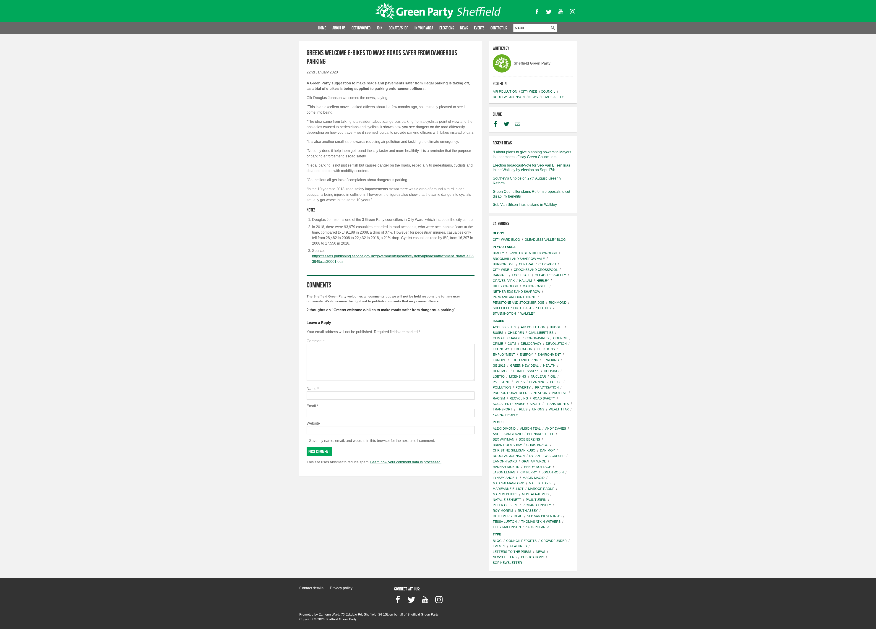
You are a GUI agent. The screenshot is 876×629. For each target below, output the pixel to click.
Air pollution (505, 91)
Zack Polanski (537, 527)
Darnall (500, 275)
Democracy (531, 343)
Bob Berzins (529, 439)
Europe (499, 360)
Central (526, 264)
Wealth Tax (559, 409)
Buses (498, 332)
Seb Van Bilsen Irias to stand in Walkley (525, 204)
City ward (547, 264)
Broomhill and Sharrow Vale (519, 259)
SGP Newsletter (507, 562)
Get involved (361, 27)
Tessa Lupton (505, 521)
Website (313, 423)
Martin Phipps (505, 494)
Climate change (507, 338)
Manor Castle (535, 286)
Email (312, 406)
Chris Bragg (537, 445)
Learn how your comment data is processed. (405, 462)
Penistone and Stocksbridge (518, 302)
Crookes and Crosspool (536, 269)
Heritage (501, 371)
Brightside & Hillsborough (532, 253)
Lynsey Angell (505, 478)
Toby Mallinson (507, 527)
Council (548, 91)
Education (523, 349)
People (499, 422)
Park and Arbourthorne (514, 297)
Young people (505, 415)
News (464, 27)
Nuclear (538, 376)
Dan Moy (547, 450)
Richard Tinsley (536, 505)
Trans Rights (557, 404)
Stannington (504, 313)
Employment (504, 354)
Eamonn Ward (505, 461)
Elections (446, 27)
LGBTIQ (499, 376)
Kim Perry (528, 472)
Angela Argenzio (508, 434)
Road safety (552, 97)
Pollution (502, 387)
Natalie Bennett (507, 499)
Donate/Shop (398, 27)
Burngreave (503, 264)
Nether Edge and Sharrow (516, 291)
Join (380, 27)
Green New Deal (524, 365)
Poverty (523, 387)
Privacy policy (341, 588)
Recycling (519, 398)
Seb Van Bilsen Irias (544, 516)
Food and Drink (524, 360)
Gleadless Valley (550, 275)
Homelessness (526, 371)
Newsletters (504, 557)
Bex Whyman (503, 439)
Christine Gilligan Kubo (514, 450)
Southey (543, 308)
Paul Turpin (536, 499)
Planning (537, 382)
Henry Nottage (537, 467)
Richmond (557, 302)
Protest (559, 393)
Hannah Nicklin (506, 467)
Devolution (556, 343)
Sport (535, 404)
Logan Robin (553, 472)
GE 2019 (499, 365)
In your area (424, 27)
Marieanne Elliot (508, 489)
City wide (529, 91)
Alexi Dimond (504, 428)
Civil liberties (541, 332)
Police (556, 382)
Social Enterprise (509, 404)
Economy (501, 349)
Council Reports (521, 541)
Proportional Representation (520, 393)
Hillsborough (505, 286)
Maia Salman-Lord (508, 483)
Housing (551, 371)
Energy (526, 354)
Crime (498, 343)
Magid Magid (534, 478)
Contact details (311, 588)
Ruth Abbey (528, 510)
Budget (556, 327)
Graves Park (504, 280)
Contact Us (498, 27)
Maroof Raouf (541, 489)
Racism (499, 398)
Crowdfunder (554, 541)
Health (549, 365)
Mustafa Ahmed (535, 494)
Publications (532, 557)
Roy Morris (503, 510)
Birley (498, 253)
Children (516, 332)
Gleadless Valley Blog (545, 239)
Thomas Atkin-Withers (541, 521)
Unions (538, 409)
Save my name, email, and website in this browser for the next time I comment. (372, 441)
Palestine (501, 382)
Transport (502, 409)
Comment (316, 341)
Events (479, 27)
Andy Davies (555, 428)
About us (338, 27)
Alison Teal (530, 428)
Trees (522, 409)
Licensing (517, 376)
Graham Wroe (533, 461)
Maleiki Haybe (541, 483)
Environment (549, 354)
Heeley (543, 280)
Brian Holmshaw (507, 445)
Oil (553, 376)
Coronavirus (537, 338)
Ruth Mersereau (507, 516)
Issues (498, 321)
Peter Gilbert (505, 505)
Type (497, 534)
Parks (519, 382)
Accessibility (504, 327)
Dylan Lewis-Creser (547, 456)
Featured (518, 546)
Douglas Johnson (509, 97)
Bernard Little (540, 434)
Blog (497, 541)
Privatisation (547, 387)
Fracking (550, 360)
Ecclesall (521, 275)
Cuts (512, 343)
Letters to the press (512, 551)
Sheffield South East (512, 308)
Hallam (525, 280)
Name (313, 389)
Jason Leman (504, 472)
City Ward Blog (506, 239)
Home (322, 27)
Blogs (498, 233)
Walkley (527, 313)
